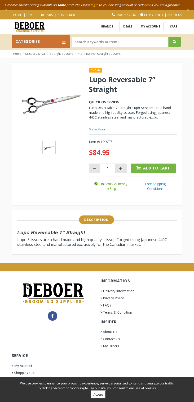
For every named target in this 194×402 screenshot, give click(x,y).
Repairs (47, 15)
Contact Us (111, 339)
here (147, 5)
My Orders (111, 346)
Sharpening (67, 15)
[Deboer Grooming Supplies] (29, 26)
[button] (110, 186)
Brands (107, 26)
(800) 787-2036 (125, 15)
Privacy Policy (113, 298)
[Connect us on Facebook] (52, 316)
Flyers (31, 15)
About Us (175, 15)
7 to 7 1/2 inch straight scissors (99, 53)
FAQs (107, 305)
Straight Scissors (62, 53)
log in (94, 5)
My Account (150, 26)
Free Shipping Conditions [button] (155, 186)
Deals (127, 26)
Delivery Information (118, 291)
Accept (98, 394)
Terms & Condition (117, 312)
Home (17, 15)
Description (96, 219)
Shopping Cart (25, 372)
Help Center (153, 15)
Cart (173, 26)
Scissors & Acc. (35, 53)
